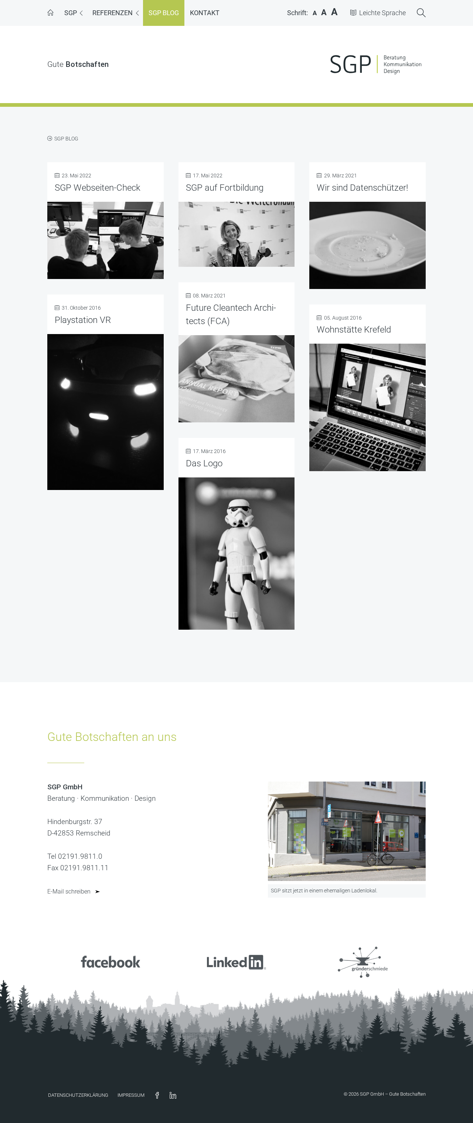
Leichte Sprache (382, 13)
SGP (70, 13)
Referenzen (112, 13)
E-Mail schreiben (69, 891)
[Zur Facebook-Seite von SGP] (110, 977)
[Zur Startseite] (50, 13)
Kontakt (205, 13)
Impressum (131, 1095)
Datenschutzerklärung (78, 1095)
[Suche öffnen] (421, 13)
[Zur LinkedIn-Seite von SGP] (236, 977)
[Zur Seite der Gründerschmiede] (362, 977)
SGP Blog (164, 13)
